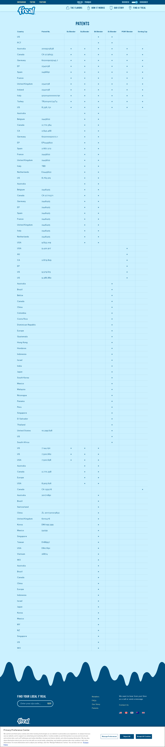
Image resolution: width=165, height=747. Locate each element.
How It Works (98, 7)
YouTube (42, 2)
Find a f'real (139, 7)
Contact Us (124, 705)
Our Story (119, 7)
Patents (95, 708)
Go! (49, 703)
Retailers (95, 697)
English (80, 2)
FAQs (94, 700)
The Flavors (76, 7)
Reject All (126, 736)
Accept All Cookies (144, 736)
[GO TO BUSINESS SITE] (134, 2)
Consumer (144, 2)
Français (88, 2)
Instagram (21, 2)
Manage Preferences (109, 736)
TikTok (32, 2)
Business (125, 2)
